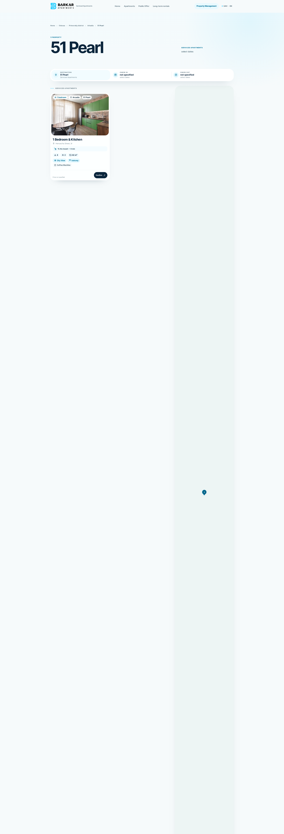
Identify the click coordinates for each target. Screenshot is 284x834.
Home (117, 6)
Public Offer (143, 6)
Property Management (207, 6)
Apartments (129, 6)
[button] (204, 492)
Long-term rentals (161, 6)
